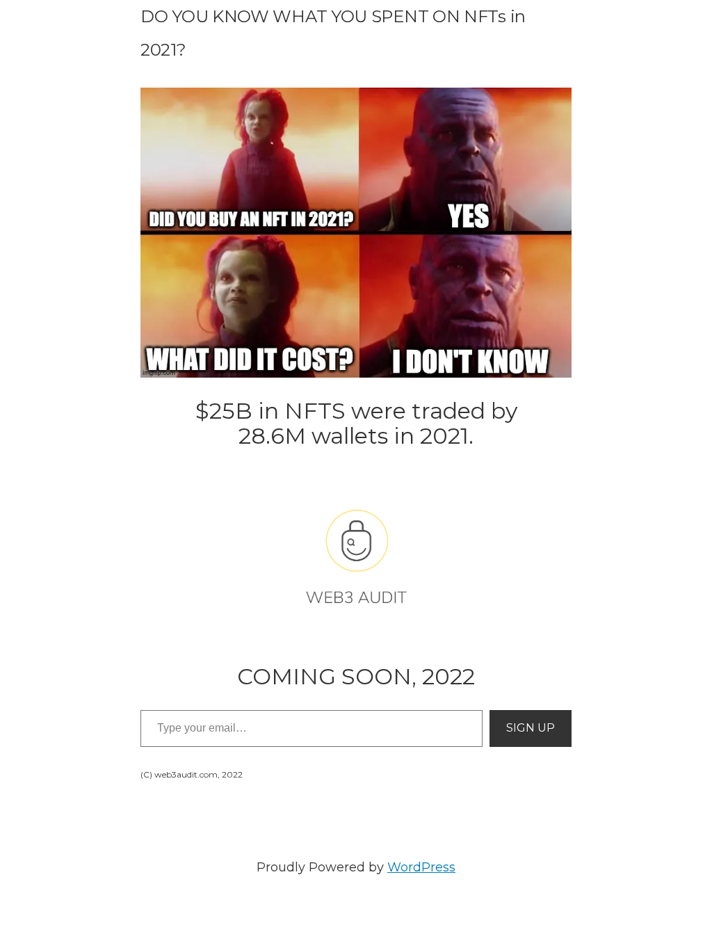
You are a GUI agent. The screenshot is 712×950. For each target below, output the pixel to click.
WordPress (421, 867)
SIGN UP (530, 727)
